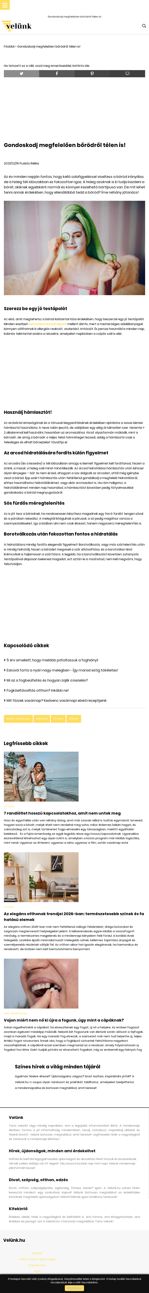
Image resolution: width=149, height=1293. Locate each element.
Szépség (74, 718)
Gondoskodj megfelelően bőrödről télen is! (49, 46)
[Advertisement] (76, 108)
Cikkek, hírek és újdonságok (37, 1259)
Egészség (42, 718)
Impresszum (37, 1265)
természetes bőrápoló (48, 324)
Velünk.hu (14, 1240)
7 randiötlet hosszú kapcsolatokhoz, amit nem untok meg (62, 813)
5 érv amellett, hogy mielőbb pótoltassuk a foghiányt (52, 660)
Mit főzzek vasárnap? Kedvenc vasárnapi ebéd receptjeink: (57, 700)
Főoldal (9, 46)
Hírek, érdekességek (15, 1013)
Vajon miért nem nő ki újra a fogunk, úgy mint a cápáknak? (64, 1020)
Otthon (58, 718)
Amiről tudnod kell (18, 718)
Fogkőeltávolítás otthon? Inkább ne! (38, 690)
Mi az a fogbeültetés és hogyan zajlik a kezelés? (47, 680)
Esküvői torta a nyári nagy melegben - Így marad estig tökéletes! (62, 670)
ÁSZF (37, 1271)
